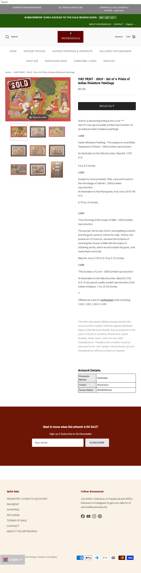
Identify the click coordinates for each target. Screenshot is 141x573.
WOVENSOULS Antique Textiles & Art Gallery (35, 557)
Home (8, 72)
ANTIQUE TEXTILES (34, 51)
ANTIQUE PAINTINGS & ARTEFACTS (72, 51)
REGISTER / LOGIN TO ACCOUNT (27, 498)
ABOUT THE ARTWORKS (22, 531)
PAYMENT (13, 504)
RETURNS (13, 515)
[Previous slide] (8, 97)
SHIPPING (13, 509)
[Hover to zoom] (37, 99)
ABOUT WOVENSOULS (100, 24)
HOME (13, 51)
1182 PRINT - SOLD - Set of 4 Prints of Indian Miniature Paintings (44, 72)
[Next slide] (67, 97)
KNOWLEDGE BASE (56, 61)
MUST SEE (32, 61)
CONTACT (118, 24)
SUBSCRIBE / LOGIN (85, 61)
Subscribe (97, 442)
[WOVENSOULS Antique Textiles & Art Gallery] (70, 37)
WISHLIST (109, 61)
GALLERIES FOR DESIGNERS (115, 51)
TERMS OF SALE (17, 520)
